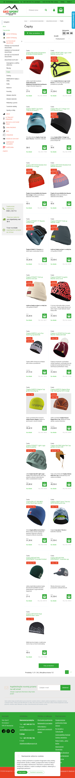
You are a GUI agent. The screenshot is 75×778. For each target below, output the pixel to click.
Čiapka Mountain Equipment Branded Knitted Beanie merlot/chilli (36, 54)
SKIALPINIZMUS (11, 127)
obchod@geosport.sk (12, 2)
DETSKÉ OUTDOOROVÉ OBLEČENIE (12, 55)
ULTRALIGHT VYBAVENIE (9, 118)
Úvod (25, 21)
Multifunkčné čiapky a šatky (12, 80)
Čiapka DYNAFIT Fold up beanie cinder (59, 221)
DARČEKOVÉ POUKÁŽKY (10, 143)
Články (62, 2)
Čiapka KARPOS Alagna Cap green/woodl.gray (35, 390)
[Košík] (61, 10)
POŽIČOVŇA (10, 147)
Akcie (4, 26)
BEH (7, 131)
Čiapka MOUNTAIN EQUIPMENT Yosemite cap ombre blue (60, 559)
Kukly (8, 84)
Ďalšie (69, 2)
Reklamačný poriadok (45, 723)
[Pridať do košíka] (44, 91)
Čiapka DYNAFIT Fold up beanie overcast (34, 278)
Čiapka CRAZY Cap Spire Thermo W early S (34, 109)
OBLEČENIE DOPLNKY (51, 21)
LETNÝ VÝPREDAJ (11, 34)
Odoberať (65, 687)
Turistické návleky (11, 106)
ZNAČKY (5, 151)
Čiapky (8, 72)
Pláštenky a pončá (11, 103)
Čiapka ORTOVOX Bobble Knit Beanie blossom (61, 165)
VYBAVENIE (9, 135)
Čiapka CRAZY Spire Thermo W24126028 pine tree (60, 502)
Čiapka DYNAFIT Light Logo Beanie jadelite (35, 446)
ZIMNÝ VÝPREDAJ (11, 38)
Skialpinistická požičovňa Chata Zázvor (61, 723)
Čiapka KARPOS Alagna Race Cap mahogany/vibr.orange (60, 390)
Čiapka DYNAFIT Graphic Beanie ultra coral (59, 278)
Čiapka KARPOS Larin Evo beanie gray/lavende (35, 334)
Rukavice (9, 87)
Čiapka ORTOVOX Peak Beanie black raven (34, 614)
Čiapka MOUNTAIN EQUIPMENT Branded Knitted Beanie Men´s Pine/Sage (36, 559)
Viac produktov (49, 666)
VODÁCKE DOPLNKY (12, 139)
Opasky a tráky (10, 110)
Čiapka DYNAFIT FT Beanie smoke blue (35, 221)
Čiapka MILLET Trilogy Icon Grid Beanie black (60, 109)
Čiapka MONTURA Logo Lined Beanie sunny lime (61, 53)
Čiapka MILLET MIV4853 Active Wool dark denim (34, 502)
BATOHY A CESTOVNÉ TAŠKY (12, 123)
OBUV (8, 114)
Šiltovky (8, 68)
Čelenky (8, 75)
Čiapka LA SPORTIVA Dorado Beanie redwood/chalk (60, 334)
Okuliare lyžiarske (11, 99)
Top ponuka (6, 30)
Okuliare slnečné (11, 95)
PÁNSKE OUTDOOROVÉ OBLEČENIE (12, 47)
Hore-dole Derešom (62, 753)
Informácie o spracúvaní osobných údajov (45, 729)
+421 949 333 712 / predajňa (31, 2)
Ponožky (9, 91)
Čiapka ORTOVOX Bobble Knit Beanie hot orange (36, 165)
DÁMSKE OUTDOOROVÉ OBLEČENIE (12, 51)
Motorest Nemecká (62, 756)
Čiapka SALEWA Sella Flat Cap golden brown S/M (61, 446)
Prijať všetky (22, 772)
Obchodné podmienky (45, 720)
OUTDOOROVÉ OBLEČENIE (37, 21)
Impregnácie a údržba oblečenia (12, 64)
